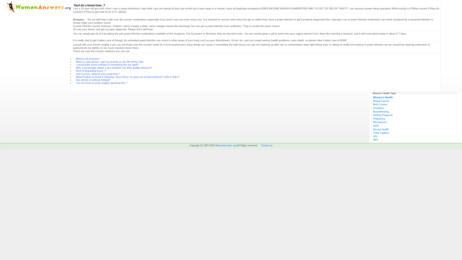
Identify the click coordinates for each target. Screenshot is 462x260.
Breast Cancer (381, 100)
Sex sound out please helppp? (93, 79)
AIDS (376, 125)
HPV (375, 139)
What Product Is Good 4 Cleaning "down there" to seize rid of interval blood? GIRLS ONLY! (127, 76)
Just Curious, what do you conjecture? (97, 73)
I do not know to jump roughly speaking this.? (101, 82)
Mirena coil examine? (88, 58)
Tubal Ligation (381, 132)
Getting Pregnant (383, 115)
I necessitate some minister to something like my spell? (107, 64)
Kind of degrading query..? (91, 70)
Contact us (267, 145)
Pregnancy (379, 118)
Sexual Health (381, 129)
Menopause (380, 122)
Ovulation (378, 108)
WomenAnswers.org (225, 145)
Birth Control (380, 104)
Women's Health (383, 97)
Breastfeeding (381, 111)
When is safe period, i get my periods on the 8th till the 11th (109, 61)
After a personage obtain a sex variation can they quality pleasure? (114, 67)
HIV (375, 136)
